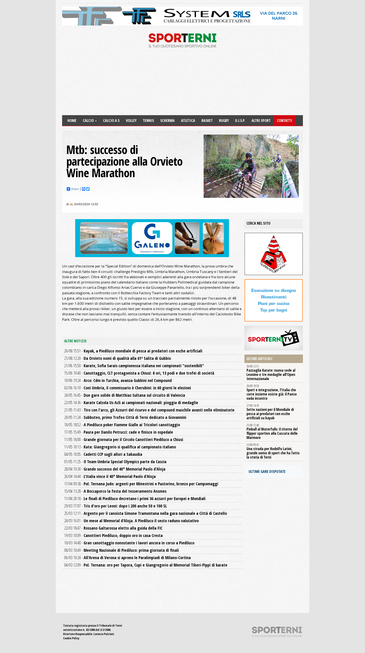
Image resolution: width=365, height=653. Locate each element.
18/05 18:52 (122, 425)
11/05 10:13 (120, 447)
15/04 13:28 (115, 491)
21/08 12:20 (117, 358)
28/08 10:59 (272, 392)
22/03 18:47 (113, 528)
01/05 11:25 (115, 461)
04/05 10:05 (103, 454)
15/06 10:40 (139, 373)
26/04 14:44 (110, 476)
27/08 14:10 (270, 411)
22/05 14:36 (131, 402)
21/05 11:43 (149, 410)
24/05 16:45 (124, 395)
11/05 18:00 (123, 439)
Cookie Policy (71, 638)
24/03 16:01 (131, 520)
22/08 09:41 (273, 451)
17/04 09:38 (141, 484)
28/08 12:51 (271, 372)
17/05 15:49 (118, 432)
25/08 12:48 (272, 431)
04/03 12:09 (145, 565)
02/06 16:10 (127, 388)
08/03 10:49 (121, 550)
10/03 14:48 (129, 543)
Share (75, 189)
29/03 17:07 (115, 506)
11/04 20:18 (135, 498)
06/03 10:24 (127, 557)
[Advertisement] (182, 83)
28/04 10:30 (114, 469)
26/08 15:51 (133, 351)
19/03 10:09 (113, 535)
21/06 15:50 (134, 365)
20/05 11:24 (125, 417)
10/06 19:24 (118, 380)
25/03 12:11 (145, 513)
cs (71, 204)
